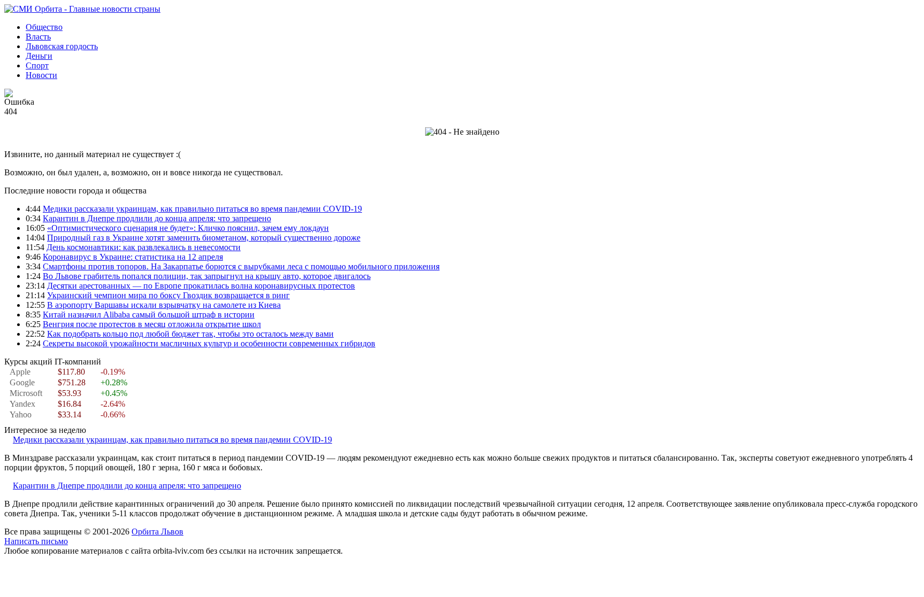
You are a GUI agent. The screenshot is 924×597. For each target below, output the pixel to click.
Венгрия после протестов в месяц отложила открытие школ (152, 324)
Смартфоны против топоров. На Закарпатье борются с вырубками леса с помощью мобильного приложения (241, 266)
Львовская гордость (62, 46)
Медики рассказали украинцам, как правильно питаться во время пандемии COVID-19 (202, 208)
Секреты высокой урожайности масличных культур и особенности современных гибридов (209, 343)
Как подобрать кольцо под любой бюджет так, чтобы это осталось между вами (190, 333)
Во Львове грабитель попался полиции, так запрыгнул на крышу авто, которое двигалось (207, 276)
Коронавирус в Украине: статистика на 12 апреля (133, 256)
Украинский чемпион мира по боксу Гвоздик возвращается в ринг (168, 295)
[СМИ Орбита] (82, 8)
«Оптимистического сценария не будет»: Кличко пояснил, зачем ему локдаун (188, 227)
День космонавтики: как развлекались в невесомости (144, 247)
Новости (41, 75)
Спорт (37, 65)
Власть (38, 36)
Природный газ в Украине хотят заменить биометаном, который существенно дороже (203, 237)
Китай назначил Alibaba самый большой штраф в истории (149, 314)
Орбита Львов (157, 531)
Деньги (39, 55)
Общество (44, 27)
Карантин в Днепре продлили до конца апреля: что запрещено (157, 218)
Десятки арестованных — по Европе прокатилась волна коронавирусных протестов (201, 285)
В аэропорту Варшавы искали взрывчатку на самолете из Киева (164, 304)
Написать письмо (36, 541)
